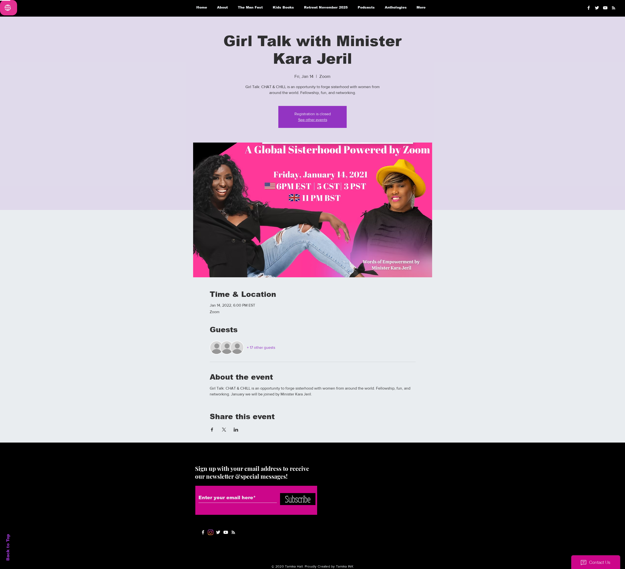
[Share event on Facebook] (212, 430)
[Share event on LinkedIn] (236, 430)
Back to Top (8, 547)
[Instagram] (210, 532)
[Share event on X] (224, 430)
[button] (366, 7)
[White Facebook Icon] (203, 532)
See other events (312, 120)
